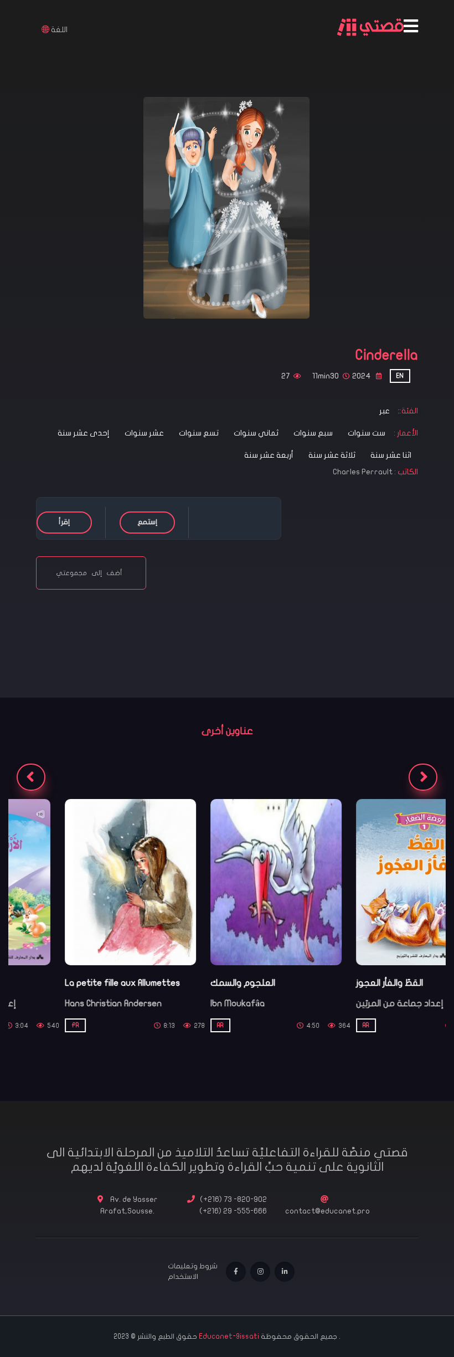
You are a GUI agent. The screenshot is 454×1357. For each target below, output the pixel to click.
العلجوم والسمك (186, 983)
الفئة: (409, 411)
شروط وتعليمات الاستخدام (193, 1271)
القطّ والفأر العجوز (333, 983)
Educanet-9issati (230, 1336)
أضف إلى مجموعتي (91, 573)
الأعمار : (405, 433)
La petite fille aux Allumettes (65, 983)
